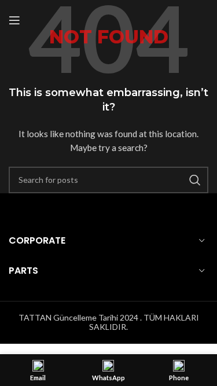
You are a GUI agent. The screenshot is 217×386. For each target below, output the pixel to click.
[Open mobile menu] (14, 20)
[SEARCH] (195, 180)
